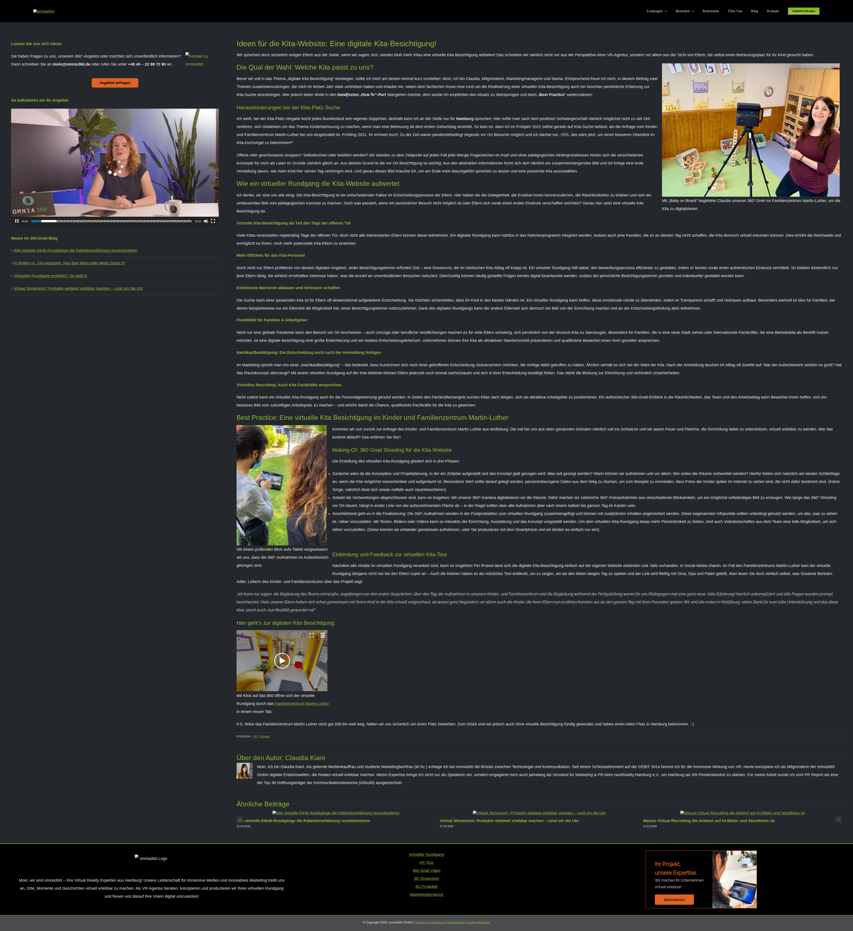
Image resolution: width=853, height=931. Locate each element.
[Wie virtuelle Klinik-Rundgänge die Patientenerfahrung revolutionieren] (336, 813)
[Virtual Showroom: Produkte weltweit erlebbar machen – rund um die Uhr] (539, 813)
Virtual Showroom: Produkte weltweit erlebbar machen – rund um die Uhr (509, 821)
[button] (240, 819)
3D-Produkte (426, 886)
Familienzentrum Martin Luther (302, 703)
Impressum (436, 922)
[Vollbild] (213, 221)
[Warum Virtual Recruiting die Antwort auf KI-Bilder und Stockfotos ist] (742, 813)
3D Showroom (426, 878)
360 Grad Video (426, 870)
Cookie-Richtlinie (478, 922)
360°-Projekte (261, 736)
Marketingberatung (426, 894)
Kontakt (420, 922)
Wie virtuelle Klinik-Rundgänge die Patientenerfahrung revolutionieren (303, 821)
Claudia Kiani (305, 757)
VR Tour (426, 862)
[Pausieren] (17, 221)
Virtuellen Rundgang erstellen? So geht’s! (50, 276)
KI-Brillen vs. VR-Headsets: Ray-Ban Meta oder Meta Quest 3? (69, 263)
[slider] (111, 221)
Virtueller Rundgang (426, 854)
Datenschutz (455, 922)
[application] (115, 167)
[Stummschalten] (206, 221)
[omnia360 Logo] (43, 11)
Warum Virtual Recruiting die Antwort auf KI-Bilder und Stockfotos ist (709, 821)
